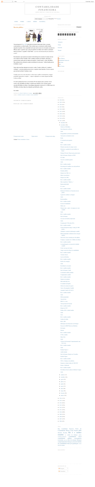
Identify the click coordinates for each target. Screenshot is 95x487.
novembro (63, 125)
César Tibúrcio (61, 58)
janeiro (62, 395)
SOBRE (22, 21)
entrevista (65, 440)
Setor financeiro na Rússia (66, 129)
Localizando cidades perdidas (67, 272)
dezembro (63, 122)
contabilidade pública (65, 438)
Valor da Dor (63, 299)
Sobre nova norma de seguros (67, 286)
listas (68, 443)
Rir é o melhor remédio (66, 144)
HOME (16, 21)
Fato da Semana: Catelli (66, 270)
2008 (60, 416)
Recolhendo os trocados (66, 266)
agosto (62, 379)
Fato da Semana (64, 216)
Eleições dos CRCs (65, 177)
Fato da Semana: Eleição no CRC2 (68, 155)
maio (62, 386)
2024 (60, 104)
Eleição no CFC (64, 308)
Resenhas (65, 432)
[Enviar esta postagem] (33, 93)
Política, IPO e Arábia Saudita (67, 310)
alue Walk (25, 44)
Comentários (62, 471)
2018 (60, 118)
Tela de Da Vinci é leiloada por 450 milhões (70, 237)
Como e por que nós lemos (66, 248)
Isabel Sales (60, 62)
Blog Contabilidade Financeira (66, 428)
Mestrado (60, 432)
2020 (60, 113)
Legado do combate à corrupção (68, 194)
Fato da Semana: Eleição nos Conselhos (69, 354)
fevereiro (63, 393)
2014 (60, 403)
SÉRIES (35, 21)
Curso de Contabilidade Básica (69, 429)
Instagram (60, 42)
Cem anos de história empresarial (68, 218)
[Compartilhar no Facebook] (39, 93)
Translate (59, 18)
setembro (63, 377)
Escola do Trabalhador (65, 203)
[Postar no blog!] (37, 93)
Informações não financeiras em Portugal (69, 323)
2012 (60, 407)
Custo (71, 430)
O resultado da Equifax (66, 283)
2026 (60, 100)
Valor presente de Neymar (66, 303)
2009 (60, 414)
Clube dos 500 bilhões (65, 127)
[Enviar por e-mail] (35, 93)
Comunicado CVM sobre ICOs (67, 223)
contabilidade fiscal (75, 436)
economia (60, 440)
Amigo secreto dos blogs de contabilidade (70, 250)
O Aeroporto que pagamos (66, 140)
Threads (59, 50)
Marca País (63, 337)
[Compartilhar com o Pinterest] (41, 93)
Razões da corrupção (65, 261)
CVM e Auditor (64, 334)
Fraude (76, 430)
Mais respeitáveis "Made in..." (67, 182)
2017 (60, 120)
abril (62, 388)
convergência (77, 438)
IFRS (80, 430)
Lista (62, 314)
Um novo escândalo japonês (67, 159)
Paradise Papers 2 (64, 349)
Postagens (62, 468)
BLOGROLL (42, 21)
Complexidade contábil (66, 274)
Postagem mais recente (19, 136)
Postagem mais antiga (50, 136)
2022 (60, 109)
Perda (62, 138)
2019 (60, 116)
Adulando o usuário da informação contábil (70, 231)
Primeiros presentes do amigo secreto (69, 147)
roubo (28, 94)
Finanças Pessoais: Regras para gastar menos (70, 153)
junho (62, 384)
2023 (60, 107)
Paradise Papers (64, 356)
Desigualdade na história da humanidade (69, 133)
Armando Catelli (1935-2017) (67, 290)
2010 (60, 412)
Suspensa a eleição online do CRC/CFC (69, 363)
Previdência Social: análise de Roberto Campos (71, 369)
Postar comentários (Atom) (23, 139)
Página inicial (34, 136)
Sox (65, 435)
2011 (60, 409)
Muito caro (63, 206)
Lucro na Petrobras (65, 257)
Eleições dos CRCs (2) (65, 173)
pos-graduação (74, 443)
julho (62, 381)
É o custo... (63, 186)
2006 (60, 421)
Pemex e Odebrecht (65, 365)
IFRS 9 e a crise (64, 301)
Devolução (63, 328)
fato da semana (72, 440)
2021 (60, 111)
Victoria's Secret (64, 254)
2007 (60, 419)
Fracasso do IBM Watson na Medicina (69, 326)
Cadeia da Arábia (64, 319)
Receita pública (64, 199)
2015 (60, 400)
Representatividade (65, 184)
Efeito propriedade (65, 297)
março (62, 390)
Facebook (60, 47)
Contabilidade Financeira (47, 8)
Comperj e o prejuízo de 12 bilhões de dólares (71, 239)
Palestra (62, 330)
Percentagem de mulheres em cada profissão (70, 166)
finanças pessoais (72, 442)
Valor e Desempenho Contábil (67, 288)
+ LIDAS (28, 21)
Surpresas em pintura (65, 279)
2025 (60, 102)
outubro (62, 374)
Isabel (59, 64)
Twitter (59, 44)
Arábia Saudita (22, 94)
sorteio (80, 443)
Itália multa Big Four (65, 281)
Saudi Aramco (34, 94)
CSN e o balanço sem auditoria (67, 361)
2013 (60, 405)
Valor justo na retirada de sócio (67, 135)
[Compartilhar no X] (38, 93)
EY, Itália (63, 157)
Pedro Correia (61, 66)
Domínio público (64, 171)
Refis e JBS (63, 321)
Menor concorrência (65, 175)
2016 (60, 398)
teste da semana (61, 445)
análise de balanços (72, 435)
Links (62, 131)
